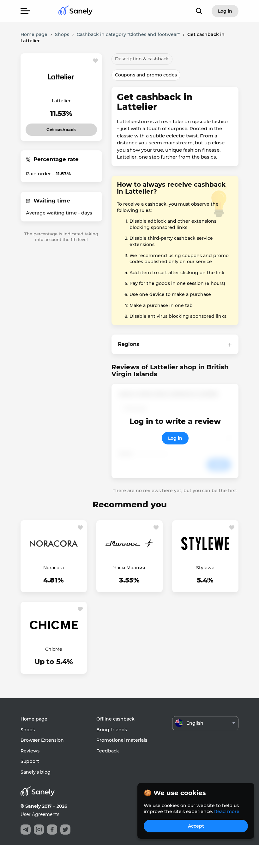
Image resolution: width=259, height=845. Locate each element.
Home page (34, 719)
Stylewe (205, 567)
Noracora (53, 567)
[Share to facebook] (52, 829)
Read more (226, 811)
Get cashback (61, 128)
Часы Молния (129, 567)
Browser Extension (42, 740)
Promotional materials (121, 740)
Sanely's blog (36, 772)
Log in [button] (225, 11)
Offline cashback (115, 719)
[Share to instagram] (39, 829)
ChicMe (53, 649)
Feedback (107, 751)
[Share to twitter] (65, 829)
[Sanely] (75, 11)
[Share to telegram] (26, 829)
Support (30, 761)
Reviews (30, 751)
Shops (28, 730)
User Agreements (40, 814)
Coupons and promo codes (146, 75)
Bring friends (111, 730)
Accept (196, 826)
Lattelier (61, 101)
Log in (175, 438)
